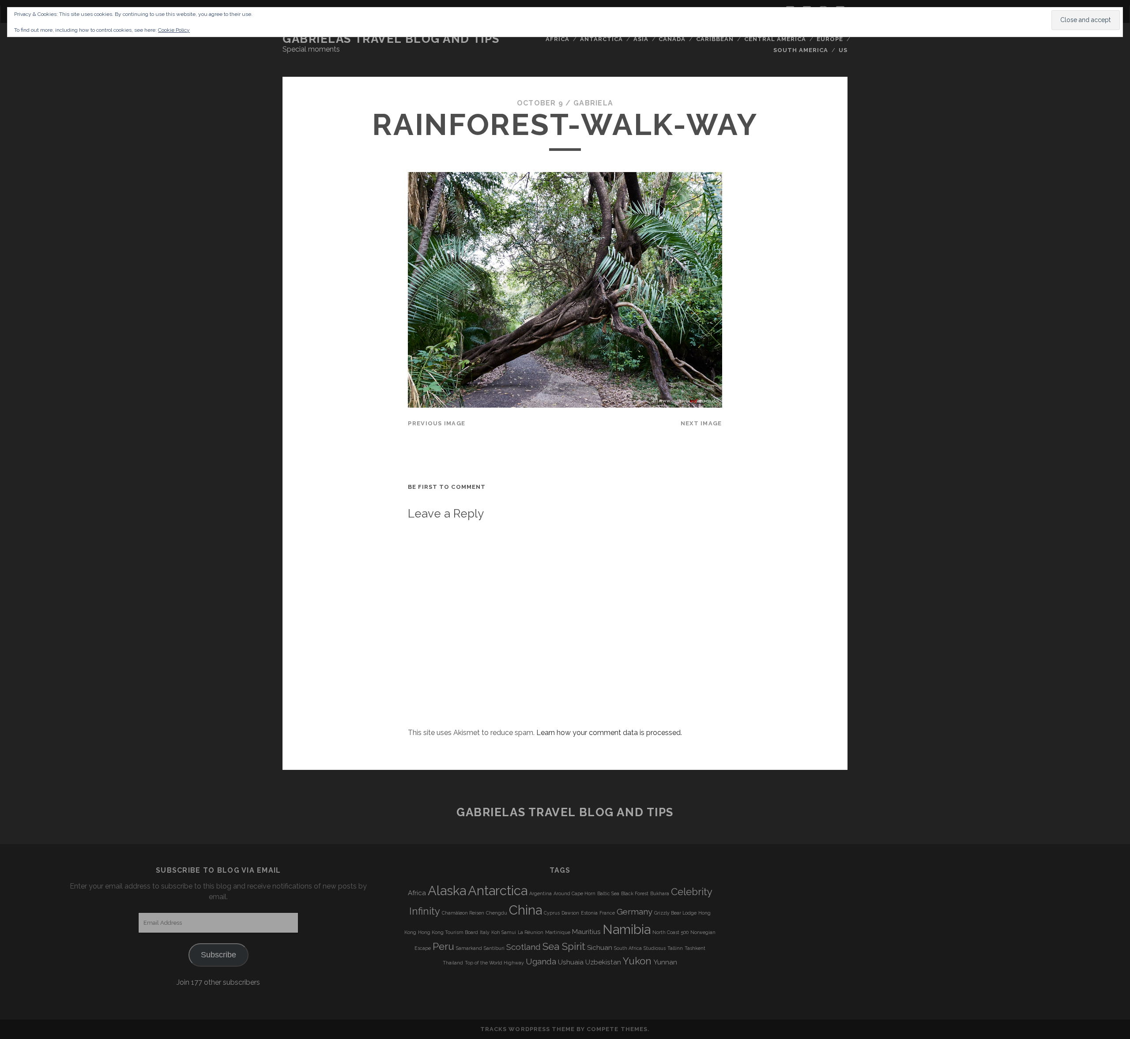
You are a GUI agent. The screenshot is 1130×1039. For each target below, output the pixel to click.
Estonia (589, 912)
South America (801, 50)
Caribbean (715, 39)
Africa (557, 39)
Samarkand (469, 948)
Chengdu (496, 912)
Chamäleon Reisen (463, 912)
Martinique (557, 932)
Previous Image (436, 423)
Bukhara (659, 893)
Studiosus (655, 948)
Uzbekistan (603, 962)
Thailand (453, 962)
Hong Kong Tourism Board (448, 932)
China (525, 910)
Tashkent (695, 948)
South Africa (628, 948)
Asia (640, 39)
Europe (830, 39)
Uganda (541, 961)
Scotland (523, 947)
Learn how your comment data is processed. (609, 732)
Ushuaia (571, 962)
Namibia (627, 929)
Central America (775, 39)
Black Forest (634, 893)
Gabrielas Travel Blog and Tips (391, 38)
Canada (672, 39)
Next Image (701, 423)
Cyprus (552, 912)
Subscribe (218, 954)
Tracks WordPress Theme (527, 1029)
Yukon (637, 961)
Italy (485, 932)
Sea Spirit (563, 946)
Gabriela (593, 103)
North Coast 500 (670, 932)
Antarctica (601, 39)
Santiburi (494, 948)
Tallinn (675, 948)
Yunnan (665, 962)
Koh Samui (503, 932)
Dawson (570, 912)
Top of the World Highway (494, 962)
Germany (634, 911)
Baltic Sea (608, 893)
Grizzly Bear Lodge (675, 912)
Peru (443, 946)
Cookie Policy (174, 30)
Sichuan (599, 948)
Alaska (447, 890)
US (843, 50)
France (607, 912)
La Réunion (530, 932)
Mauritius (586, 932)
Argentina (540, 893)
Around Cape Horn (574, 893)
